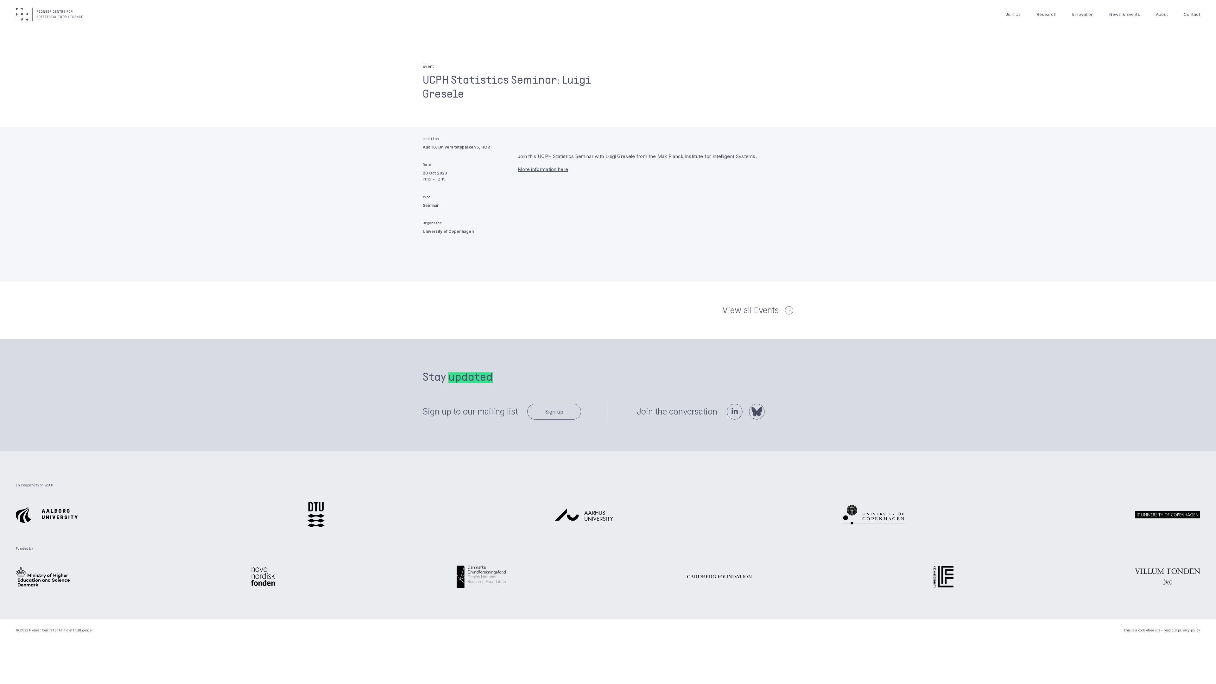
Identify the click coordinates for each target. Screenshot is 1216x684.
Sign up (554, 411)
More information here (543, 169)
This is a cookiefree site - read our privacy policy (1162, 630)
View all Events (750, 310)
